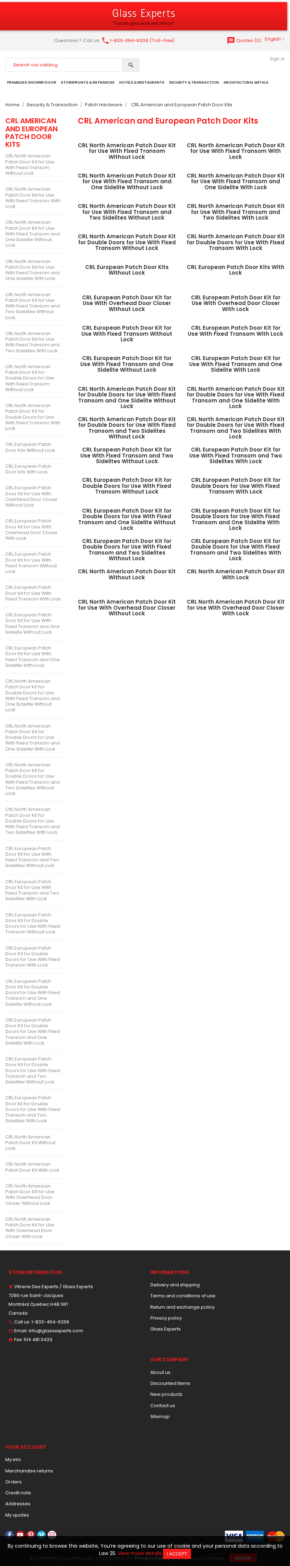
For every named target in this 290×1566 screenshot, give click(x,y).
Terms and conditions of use (182, 1295)
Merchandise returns (29, 1471)
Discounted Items (170, 1383)
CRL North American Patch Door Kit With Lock (32, 1167)
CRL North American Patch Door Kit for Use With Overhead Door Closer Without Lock (29, 1195)
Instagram (52, 1535)
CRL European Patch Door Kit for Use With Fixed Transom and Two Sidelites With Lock (32, 890)
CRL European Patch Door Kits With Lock (28, 469)
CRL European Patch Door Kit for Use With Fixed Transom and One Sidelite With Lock (32, 657)
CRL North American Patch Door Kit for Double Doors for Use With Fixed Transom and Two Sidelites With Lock (32, 821)
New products (166, 1394)
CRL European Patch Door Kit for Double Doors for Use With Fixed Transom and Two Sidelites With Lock (32, 1109)
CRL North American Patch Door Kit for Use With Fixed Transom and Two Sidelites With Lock (32, 342)
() (244, 40)
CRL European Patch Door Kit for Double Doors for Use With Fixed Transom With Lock (32, 957)
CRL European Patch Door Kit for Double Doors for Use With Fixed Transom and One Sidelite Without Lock (32, 993)
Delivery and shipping (175, 1284)
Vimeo (41, 1535)
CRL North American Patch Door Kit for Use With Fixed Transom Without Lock (29, 165)
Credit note (18, 1492)
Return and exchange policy (182, 1307)
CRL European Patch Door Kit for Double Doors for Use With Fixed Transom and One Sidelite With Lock (32, 1031)
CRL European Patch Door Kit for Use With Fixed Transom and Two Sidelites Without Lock (32, 857)
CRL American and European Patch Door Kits (31, 132)
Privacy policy (166, 1318)
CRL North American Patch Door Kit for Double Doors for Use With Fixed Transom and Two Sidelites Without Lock (32, 779)
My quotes (17, 1515)
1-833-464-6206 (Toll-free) (138, 40)
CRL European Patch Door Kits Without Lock (30, 447)
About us (160, 1372)
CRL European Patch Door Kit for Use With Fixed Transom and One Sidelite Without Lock (32, 623)
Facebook (9, 1535)
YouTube (20, 1535)
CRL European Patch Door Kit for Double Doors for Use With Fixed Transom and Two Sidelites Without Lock (32, 1070)
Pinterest (31, 1535)
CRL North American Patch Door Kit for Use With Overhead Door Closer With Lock (29, 1228)
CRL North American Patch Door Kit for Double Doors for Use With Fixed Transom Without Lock (29, 378)
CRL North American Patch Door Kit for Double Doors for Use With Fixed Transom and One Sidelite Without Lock (32, 695)
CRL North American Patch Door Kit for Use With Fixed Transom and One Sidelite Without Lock (32, 234)
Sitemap (160, 1416)
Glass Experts (165, 1329)
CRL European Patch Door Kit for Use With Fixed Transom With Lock (33, 593)
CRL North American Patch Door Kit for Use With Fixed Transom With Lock (32, 198)
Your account (25, 1447)
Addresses (17, 1503)
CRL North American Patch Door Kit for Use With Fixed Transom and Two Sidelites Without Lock (32, 306)
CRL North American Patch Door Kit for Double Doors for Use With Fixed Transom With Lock (32, 417)
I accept (177, 1553)
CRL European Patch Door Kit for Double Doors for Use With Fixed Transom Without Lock (32, 923)
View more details (140, 1553)
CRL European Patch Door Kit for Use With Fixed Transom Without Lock (31, 563)
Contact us (162, 1405)
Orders (13, 1481)
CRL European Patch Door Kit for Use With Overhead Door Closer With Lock (31, 530)
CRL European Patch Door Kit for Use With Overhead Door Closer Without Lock (31, 496)
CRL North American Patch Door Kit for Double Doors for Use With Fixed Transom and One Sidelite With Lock (32, 737)
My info (13, 1459)
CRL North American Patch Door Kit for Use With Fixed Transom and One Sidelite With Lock (32, 270)
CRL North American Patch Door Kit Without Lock (30, 1143)
